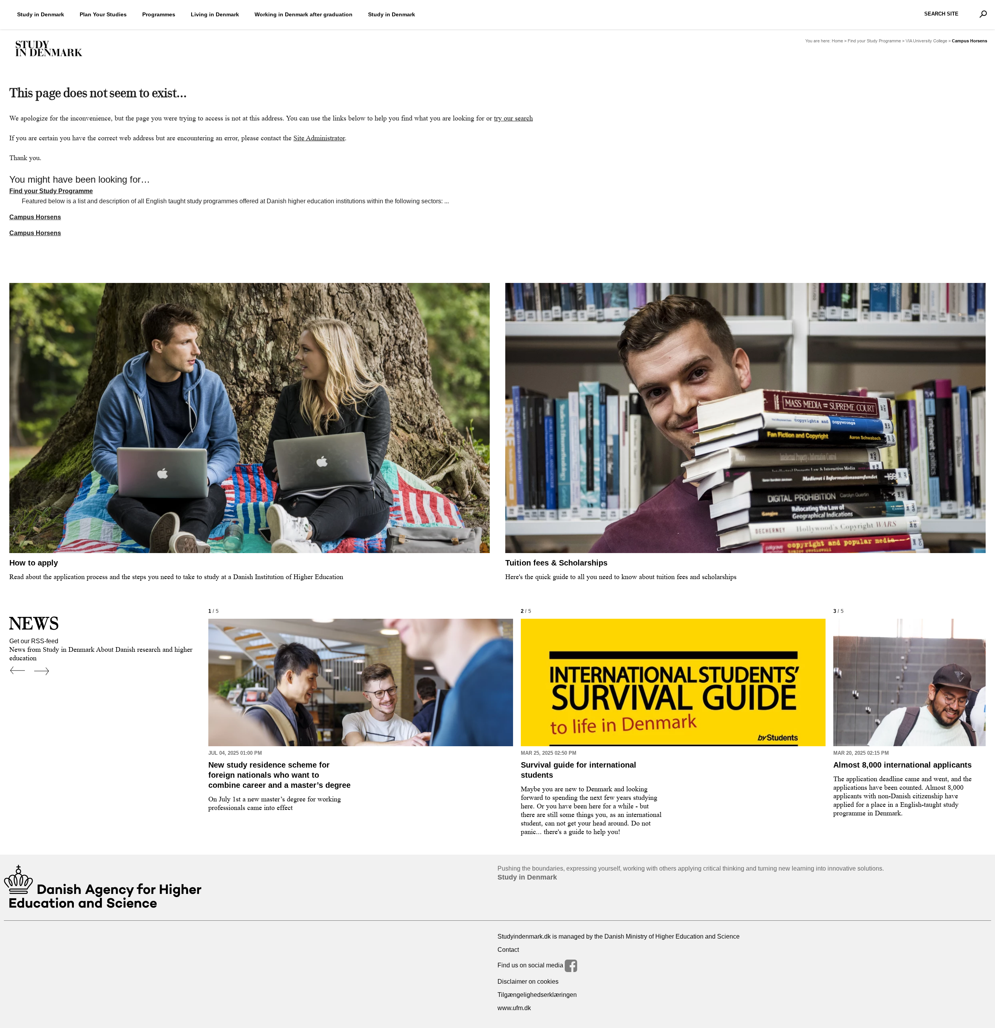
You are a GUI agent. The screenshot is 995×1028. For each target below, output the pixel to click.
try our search (513, 118)
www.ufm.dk (514, 1008)
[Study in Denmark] (49, 48)
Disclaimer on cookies (528, 981)
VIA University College (926, 41)
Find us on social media (531, 965)
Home (837, 41)
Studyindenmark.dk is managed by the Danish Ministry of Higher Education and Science (619, 936)
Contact (508, 949)
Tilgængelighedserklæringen (537, 994)
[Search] (983, 14)
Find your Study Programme (874, 41)
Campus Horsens (35, 217)
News (34, 623)
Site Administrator (319, 138)
